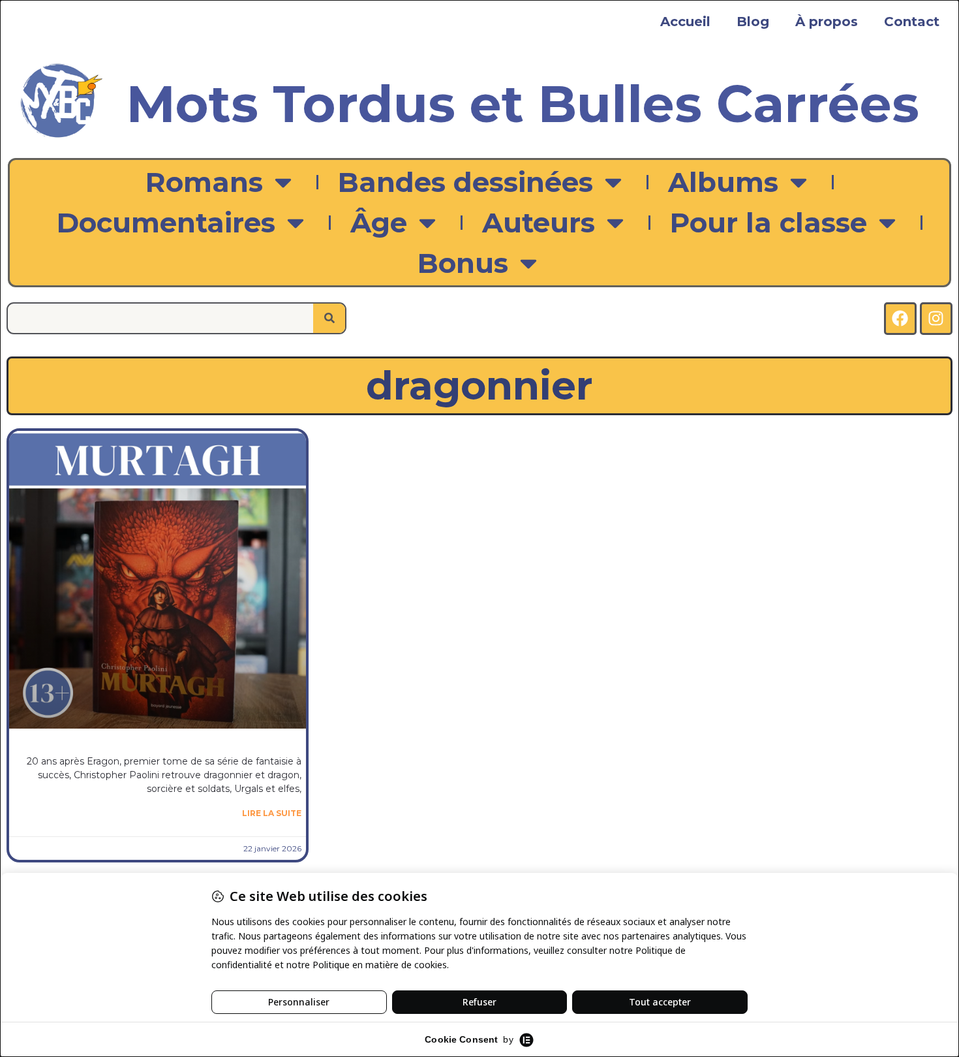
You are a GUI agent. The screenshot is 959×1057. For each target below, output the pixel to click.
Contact (911, 21)
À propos (826, 21)
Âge (378, 223)
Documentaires (166, 223)
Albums (723, 182)
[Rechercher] (329, 318)
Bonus (463, 263)
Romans (204, 182)
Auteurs (538, 223)
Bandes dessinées (465, 182)
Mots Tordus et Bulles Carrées (523, 103)
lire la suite (271, 813)
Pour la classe (768, 223)
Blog (753, 21)
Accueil (685, 21)
